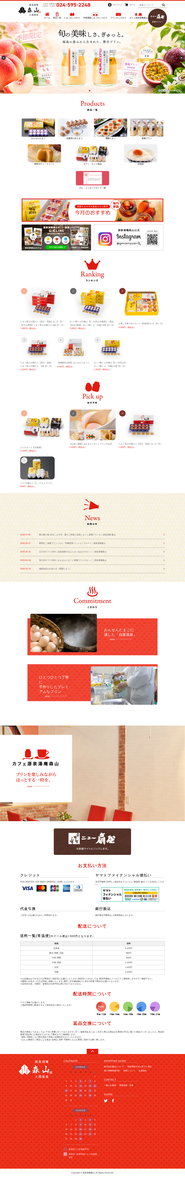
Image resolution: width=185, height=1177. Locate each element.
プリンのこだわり (118, 18)
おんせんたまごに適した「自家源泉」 (120, 632)
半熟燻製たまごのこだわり (95, 18)
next (181, 58)
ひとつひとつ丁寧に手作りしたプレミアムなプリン (54, 684)
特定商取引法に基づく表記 (139, 1066)
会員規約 (143, 1070)
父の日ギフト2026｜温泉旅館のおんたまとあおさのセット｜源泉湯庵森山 (72, 552)
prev (3, 58)
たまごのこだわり (72, 18)
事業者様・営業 (126, 1085)
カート (132, 5)
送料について (129, 1070)
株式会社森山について (114, 1066)
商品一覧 (57, 18)
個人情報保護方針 (112, 1070)
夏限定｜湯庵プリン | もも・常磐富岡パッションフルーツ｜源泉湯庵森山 (72, 543)
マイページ (117, 5)
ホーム (47, 18)
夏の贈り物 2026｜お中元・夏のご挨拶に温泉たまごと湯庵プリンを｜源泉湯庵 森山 (77, 534)
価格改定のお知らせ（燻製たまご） (55, 569)
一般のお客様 (110, 1085)
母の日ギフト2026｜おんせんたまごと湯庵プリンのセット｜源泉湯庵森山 (72, 560)
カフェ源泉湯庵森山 (138, 18)
